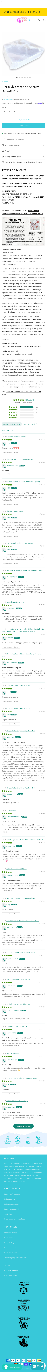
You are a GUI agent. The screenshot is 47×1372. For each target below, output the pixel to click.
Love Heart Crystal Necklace (16, 1026)
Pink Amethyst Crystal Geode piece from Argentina (24, 570)
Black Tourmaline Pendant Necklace (19, 459)
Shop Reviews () (30, 424)
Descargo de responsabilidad (14, 1219)
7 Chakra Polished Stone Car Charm (19, 543)
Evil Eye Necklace (12, 1053)
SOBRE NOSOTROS (10, 1233)
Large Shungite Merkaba (15, 602)
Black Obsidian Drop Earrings (17, 1101)
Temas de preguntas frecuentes (15, 1258)
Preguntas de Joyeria (11, 1209)
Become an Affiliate (11, 1248)
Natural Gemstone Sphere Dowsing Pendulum (23, 1078)
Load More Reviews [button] (23, 1126)
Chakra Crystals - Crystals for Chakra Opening (23, 481)
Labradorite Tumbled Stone (16, 869)
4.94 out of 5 (29, 400)
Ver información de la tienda (14, 139)
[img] (23, 400)
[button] (2, 20)
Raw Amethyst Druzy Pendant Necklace (20, 898)
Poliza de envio (9, 1199)
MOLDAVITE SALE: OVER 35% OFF (22, 11)
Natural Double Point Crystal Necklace (20, 952)
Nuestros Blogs (9, 1238)
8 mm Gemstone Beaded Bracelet (18, 685)
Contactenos (8, 1214)
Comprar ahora (23, 126)
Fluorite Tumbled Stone (15, 511)
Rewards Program (10, 1243)
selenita (13, 249)
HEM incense (11, 810)
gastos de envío (8, 99)
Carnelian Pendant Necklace (16, 436)
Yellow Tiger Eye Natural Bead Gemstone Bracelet (24, 839)
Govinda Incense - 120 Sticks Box (18, 1004)
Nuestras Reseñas (10, 1253)
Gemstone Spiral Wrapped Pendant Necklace (22, 921)
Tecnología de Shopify (29, 1368)
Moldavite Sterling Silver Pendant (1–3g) (21, 731)
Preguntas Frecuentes (12, 1194)
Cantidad (4, 107)
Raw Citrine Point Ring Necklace (18, 979)
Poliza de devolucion (11, 1204)
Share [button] (6, 82)
